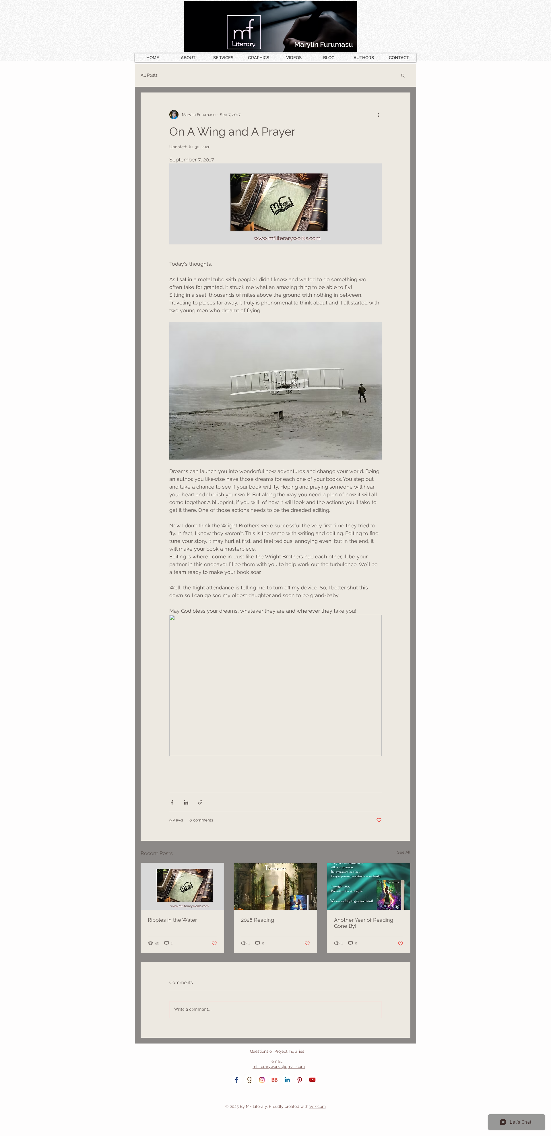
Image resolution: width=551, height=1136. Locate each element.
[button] (403, 75)
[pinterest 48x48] (299, 1080)
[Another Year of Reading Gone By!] (368, 886)
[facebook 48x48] (236, 1080)
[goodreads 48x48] (249, 1080)
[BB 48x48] (274, 1080)
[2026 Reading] (275, 886)
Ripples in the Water (172, 920)
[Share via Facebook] (172, 802)
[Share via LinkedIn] (186, 802)
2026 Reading (257, 920)
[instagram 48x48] (262, 1080)
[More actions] (378, 114)
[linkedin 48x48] (287, 1080)
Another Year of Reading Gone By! (363, 923)
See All (403, 852)
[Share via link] (200, 802)
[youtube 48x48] (312, 1080)
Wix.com (317, 1106)
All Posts (149, 75)
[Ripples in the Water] (182, 886)
